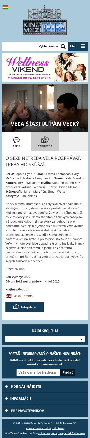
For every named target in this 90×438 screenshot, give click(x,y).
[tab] (16, 141)
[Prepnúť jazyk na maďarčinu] (6, 7)
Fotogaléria (28, 307)
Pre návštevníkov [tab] (27, 410)
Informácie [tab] (20, 398)
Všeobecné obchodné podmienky (45, 428)
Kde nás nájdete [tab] (25, 386)
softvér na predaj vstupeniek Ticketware (61, 433)
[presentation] (16, 141)
